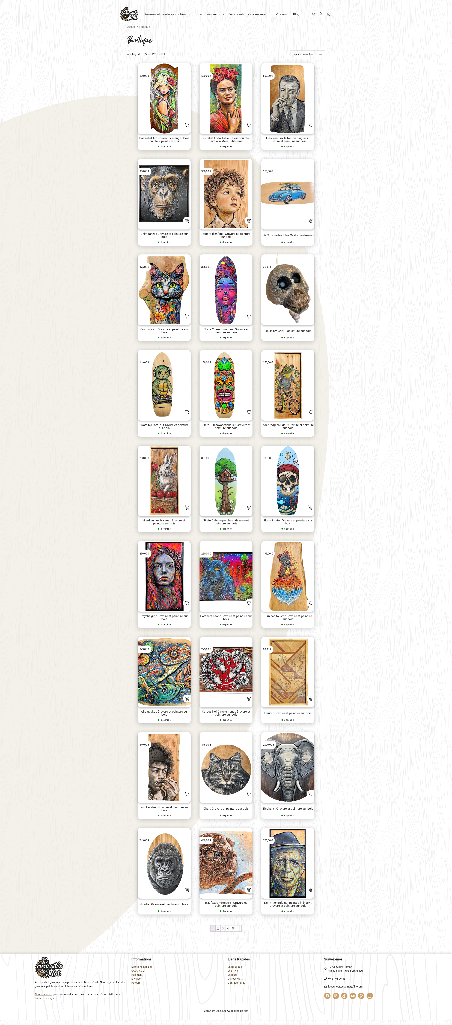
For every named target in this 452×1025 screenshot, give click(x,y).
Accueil (131, 26)
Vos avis (282, 14)
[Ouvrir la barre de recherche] (321, 14)
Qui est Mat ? (235, 978)
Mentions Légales (141, 966)
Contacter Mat (236, 982)
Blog (296, 14)
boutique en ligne (45, 998)
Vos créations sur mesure (247, 14)
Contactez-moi (43, 994)
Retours (136, 982)
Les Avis (233, 970)
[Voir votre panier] (313, 14)
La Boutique (235, 966)
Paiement (136, 974)
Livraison (136, 978)
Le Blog (232, 974)
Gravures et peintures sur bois (165, 14)
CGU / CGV (137, 970)
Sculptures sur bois (210, 14)
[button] (187, 125)
